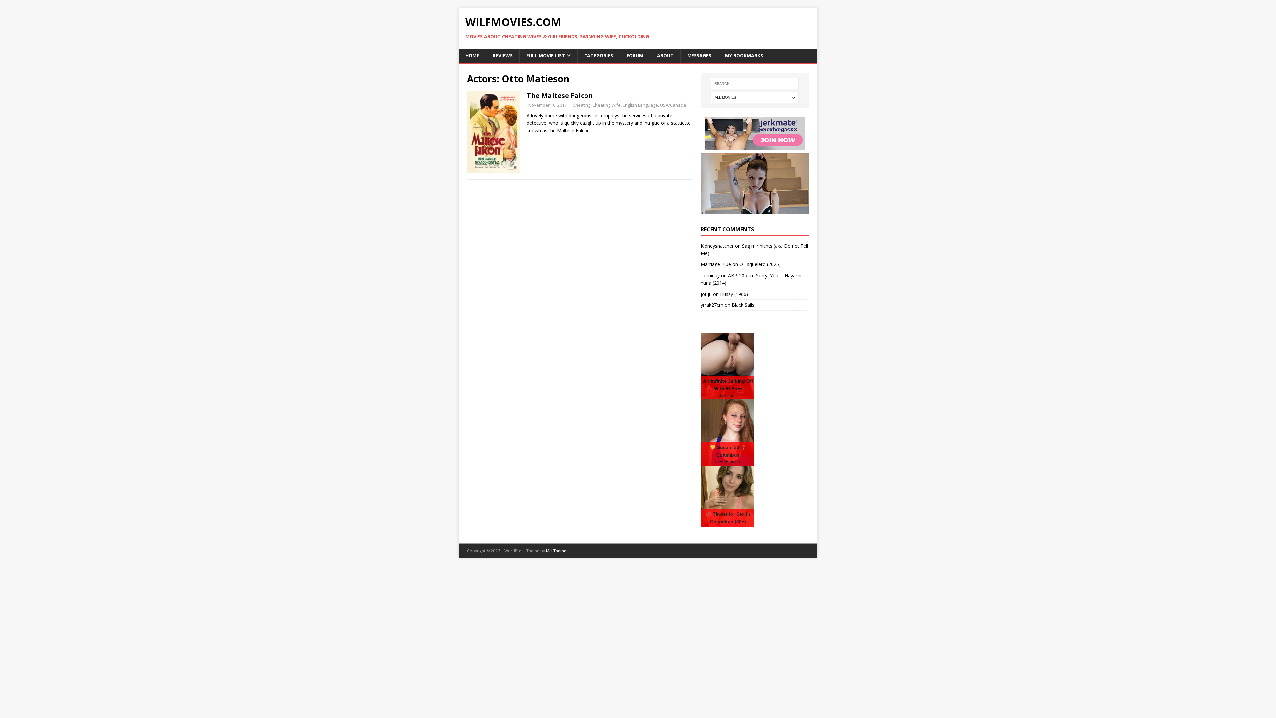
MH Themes (557, 551)
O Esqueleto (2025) (760, 264)
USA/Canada (673, 105)
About (665, 55)
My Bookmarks (744, 55)
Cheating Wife (606, 105)
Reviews (503, 55)
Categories (598, 55)
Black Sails (743, 305)
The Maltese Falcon (560, 95)
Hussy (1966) (734, 294)
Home (472, 55)
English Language (640, 105)
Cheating (581, 105)
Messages (699, 55)
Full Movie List (545, 55)
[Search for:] (755, 83)
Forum (635, 55)
